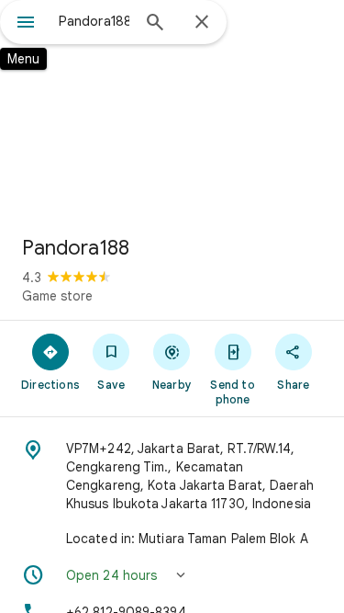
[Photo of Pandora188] (172, 110)
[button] (172, 575)
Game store (57, 296)
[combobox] (94, 21)
